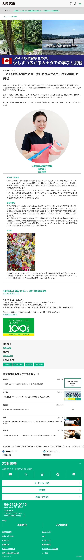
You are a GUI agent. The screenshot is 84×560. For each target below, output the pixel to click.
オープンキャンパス (42, 483)
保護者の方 (5, 544)
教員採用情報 (46, 544)
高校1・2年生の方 (8, 536)
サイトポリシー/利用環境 (50, 549)
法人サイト (45, 532)
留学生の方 (5, 540)
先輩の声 (29, 364)
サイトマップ (46, 540)
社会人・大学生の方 (8, 549)
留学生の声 (39, 364)
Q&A (43, 536)
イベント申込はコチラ (11, 293)
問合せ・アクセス (42, 497)
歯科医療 (7, 364)
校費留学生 (7, 348)
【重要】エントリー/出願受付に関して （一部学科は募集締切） (36, 11)
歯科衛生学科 (8, 356)
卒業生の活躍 (18, 364)
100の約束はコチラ (10, 315)
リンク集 (45, 553)
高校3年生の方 (6, 532)
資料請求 (42, 490)
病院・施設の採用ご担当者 (10, 553)
